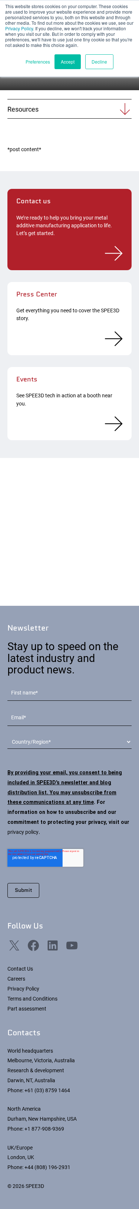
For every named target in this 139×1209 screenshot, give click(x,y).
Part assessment (26, 1009)
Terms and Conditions (32, 999)
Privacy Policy (19, 28)
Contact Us (20, 969)
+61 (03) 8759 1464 (47, 1090)
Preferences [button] (38, 61)
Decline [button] (99, 61)
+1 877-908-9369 (44, 1129)
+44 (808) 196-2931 (47, 1167)
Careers (16, 979)
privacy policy (23, 832)
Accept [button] (68, 61)
